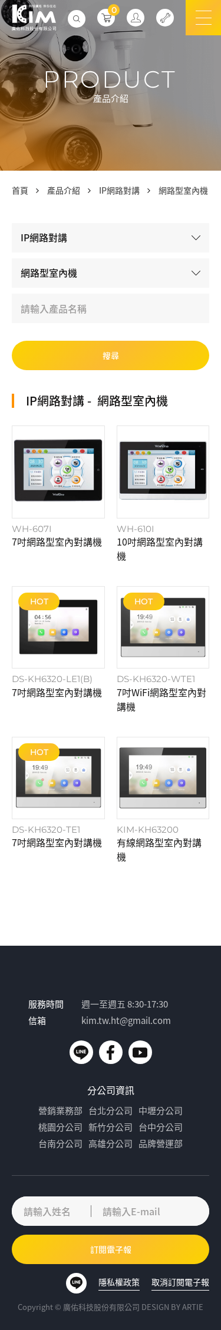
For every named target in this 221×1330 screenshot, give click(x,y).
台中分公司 (160, 1127)
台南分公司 (60, 1143)
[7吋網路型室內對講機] (58, 494)
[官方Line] (81, 1052)
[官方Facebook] (111, 1052)
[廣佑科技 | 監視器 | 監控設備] (34, 18)
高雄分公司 (110, 1143)
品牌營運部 (160, 1143)
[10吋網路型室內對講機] (163, 494)
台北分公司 (110, 1110)
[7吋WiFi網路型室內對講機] (163, 649)
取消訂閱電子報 (180, 1282)
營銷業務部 (60, 1110)
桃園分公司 (60, 1127)
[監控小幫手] (165, 17)
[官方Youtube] (140, 1052)
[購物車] (106, 17)
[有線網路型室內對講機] (163, 800)
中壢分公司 (160, 1110)
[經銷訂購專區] (135, 17)
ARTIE (192, 1306)
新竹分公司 (110, 1127)
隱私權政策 (119, 1282)
